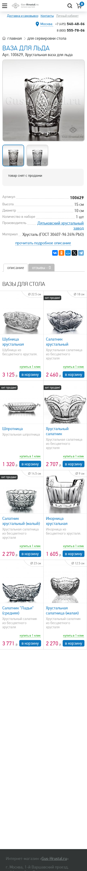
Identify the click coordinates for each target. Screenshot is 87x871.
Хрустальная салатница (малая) (62, 610)
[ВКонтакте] (55, 253)
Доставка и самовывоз (22, 16)
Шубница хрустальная (13, 342)
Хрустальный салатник (57, 431)
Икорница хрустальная (57, 521)
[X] (74, 253)
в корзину (30, 374)
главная (14, 38)
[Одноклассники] (61, 253)
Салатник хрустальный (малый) (21, 521)
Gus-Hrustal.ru (54, 858)
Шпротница (12, 428)
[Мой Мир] (68, 253)
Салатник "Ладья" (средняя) (18, 610)
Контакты (47, 16)
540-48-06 (70, 23)
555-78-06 (71, 30)
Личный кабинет (67, 16)
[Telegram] (81, 253)
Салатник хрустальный (57, 342)
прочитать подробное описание (43, 242)
